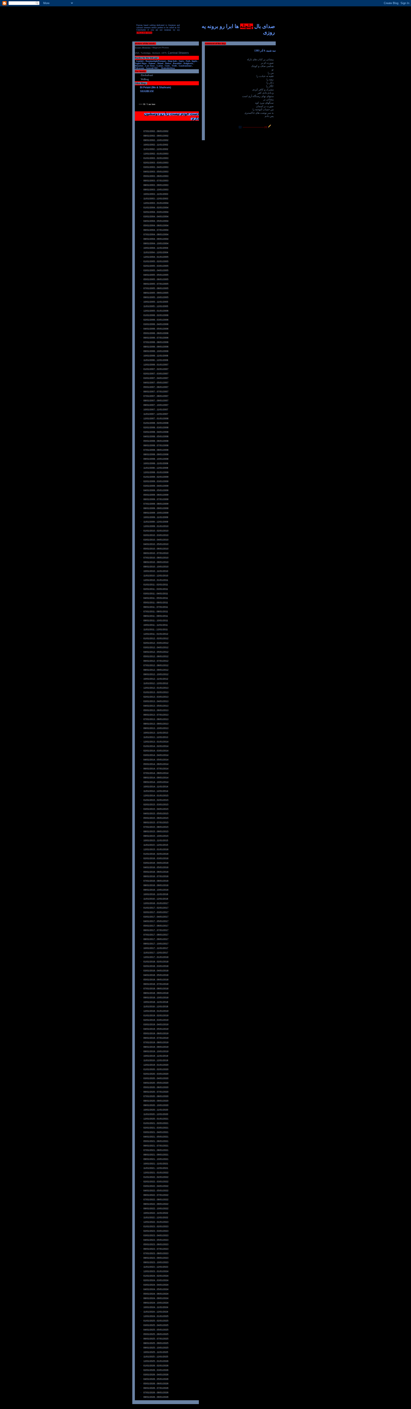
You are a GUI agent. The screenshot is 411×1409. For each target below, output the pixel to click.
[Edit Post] (270, 126)
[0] (240, 126)
